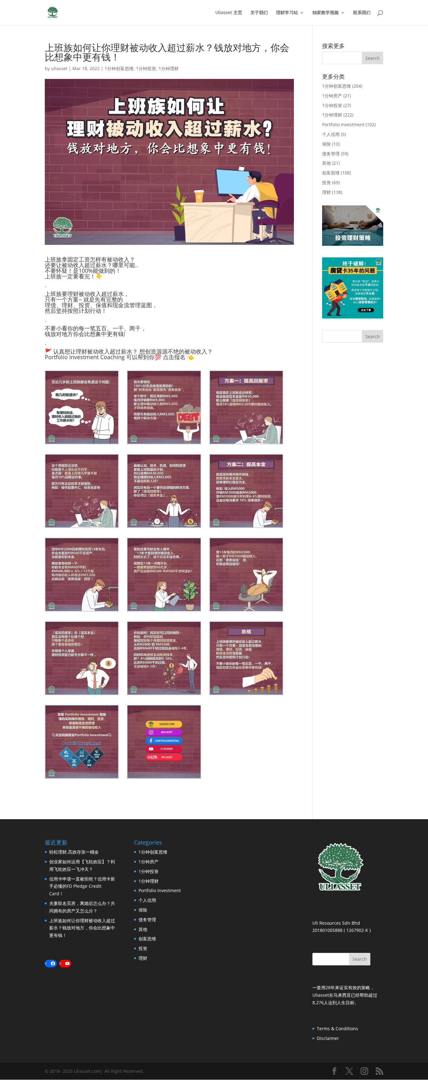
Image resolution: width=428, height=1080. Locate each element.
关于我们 (259, 12)
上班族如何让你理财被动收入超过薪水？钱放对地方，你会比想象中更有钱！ (82, 927)
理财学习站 (287, 12)
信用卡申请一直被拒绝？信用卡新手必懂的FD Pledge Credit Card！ (82, 886)
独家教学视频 (325, 12)
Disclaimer (328, 1038)
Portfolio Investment (343, 124)
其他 (326, 163)
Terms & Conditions (337, 1028)
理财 (326, 192)
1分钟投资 (146, 68)
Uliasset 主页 (228, 12)
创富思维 (331, 173)
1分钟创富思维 (119, 68)
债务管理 (331, 154)
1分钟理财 (169, 68)
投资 (326, 182)
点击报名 (174, 357)
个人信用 (331, 134)
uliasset (59, 68)
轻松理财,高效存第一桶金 (74, 852)
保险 (326, 144)
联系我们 (362, 12)
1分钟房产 (332, 96)
